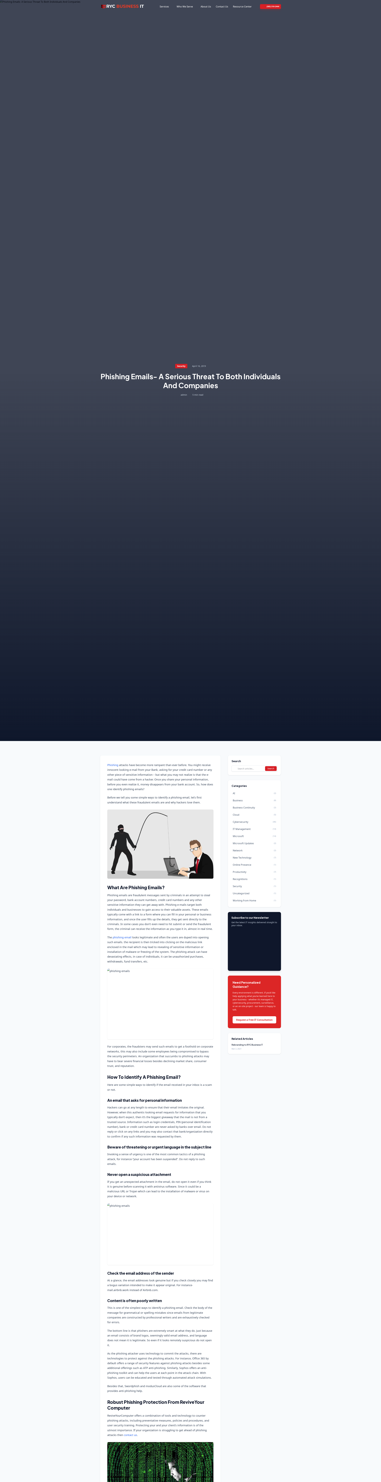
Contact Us (222, 6)
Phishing (112, 765)
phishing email (122, 937)
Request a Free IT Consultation (254, 1019)
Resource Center (242, 6)
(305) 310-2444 (273, 6)
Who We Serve (185, 6)
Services (164, 6)
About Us (206, 6)
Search (270, 768)
